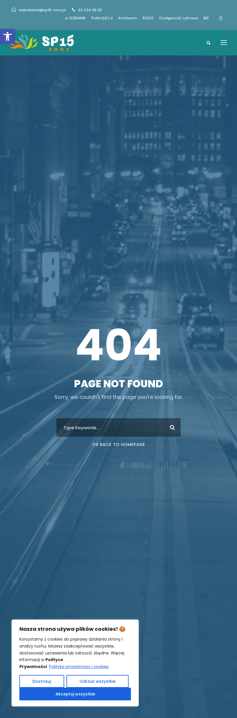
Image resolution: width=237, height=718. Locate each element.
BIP (206, 18)
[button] (7, 36)
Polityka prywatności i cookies (79, 666)
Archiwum (127, 18)
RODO (148, 18)
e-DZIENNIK (75, 18)
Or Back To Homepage (118, 444)
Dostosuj (41, 681)
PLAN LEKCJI (102, 18)
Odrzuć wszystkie (97, 681)
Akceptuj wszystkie (75, 694)
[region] (75, 663)
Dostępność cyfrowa (178, 18)
